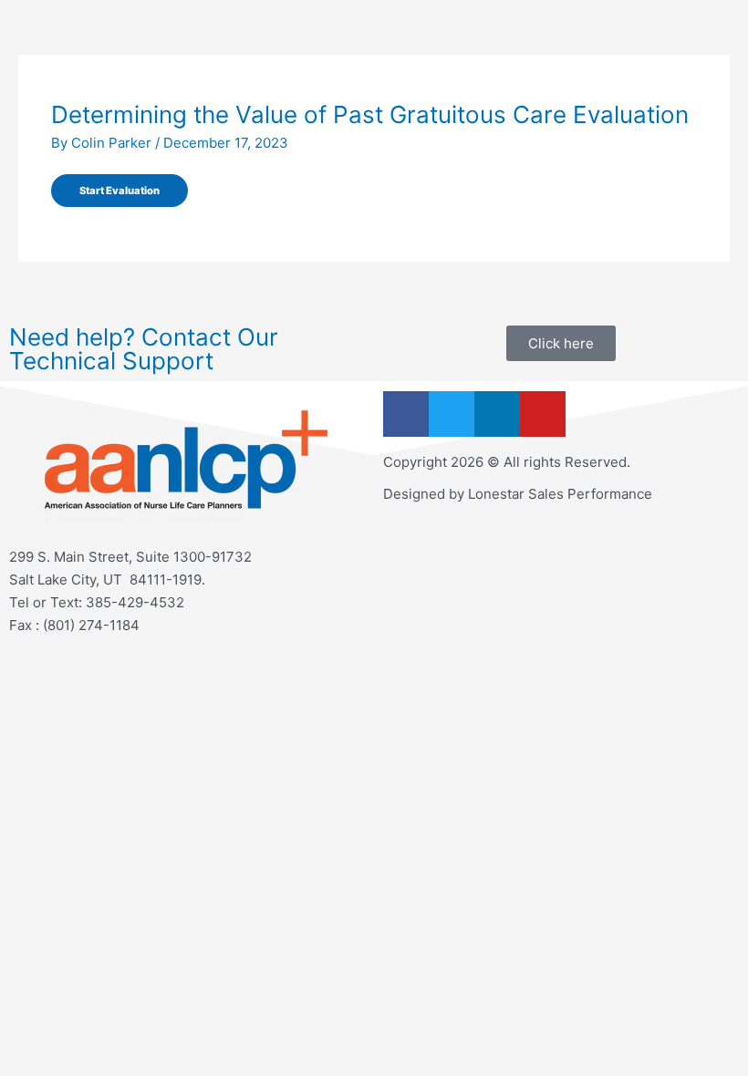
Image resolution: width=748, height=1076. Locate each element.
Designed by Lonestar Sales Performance (517, 493)
